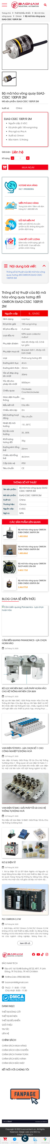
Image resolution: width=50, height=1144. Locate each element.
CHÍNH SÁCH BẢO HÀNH (14, 1058)
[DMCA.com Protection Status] (13, 997)
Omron (19, 16)
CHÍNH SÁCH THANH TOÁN (15, 1054)
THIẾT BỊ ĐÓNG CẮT (11, 1011)
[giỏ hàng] (5, 1139)
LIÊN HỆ (5, 1033)
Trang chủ (6, 13)
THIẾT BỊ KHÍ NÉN (9, 1016)
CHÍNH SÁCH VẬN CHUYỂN (15, 1049)
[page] (33, 955)
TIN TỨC (5, 1029)
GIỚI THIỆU (7, 1024)
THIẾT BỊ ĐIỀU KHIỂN (11, 1020)
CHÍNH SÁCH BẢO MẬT (13, 1063)
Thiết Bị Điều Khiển (23, 13)
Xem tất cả (25, 943)
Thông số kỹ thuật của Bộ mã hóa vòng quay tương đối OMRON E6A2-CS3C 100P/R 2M (25, 274)
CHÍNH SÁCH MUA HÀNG (14, 1045)
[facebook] (25, 1098)
